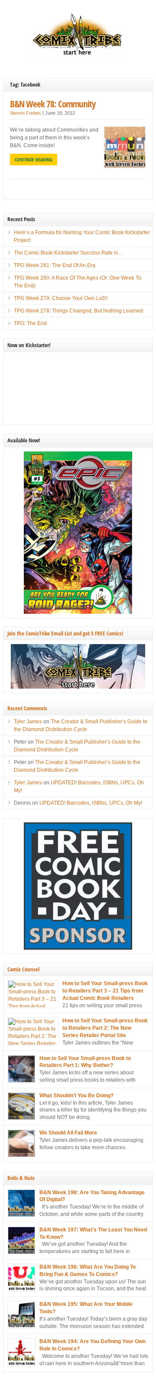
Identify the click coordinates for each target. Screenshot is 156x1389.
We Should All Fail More (68, 1133)
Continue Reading (33, 159)
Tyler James (28, 722)
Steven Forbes (25, 113)
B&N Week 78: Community (52, 103)
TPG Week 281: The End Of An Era (54, 265)
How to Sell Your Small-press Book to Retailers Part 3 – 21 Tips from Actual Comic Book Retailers (105, 990)
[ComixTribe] (78, 55)
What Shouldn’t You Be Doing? (76, 1096)
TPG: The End (30, 323)
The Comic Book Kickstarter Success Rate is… (68, 253)
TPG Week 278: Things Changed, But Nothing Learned (78, 311)
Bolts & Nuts (21, 1178)
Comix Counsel (23, 969)
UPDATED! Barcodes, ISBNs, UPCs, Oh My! (90, 803)
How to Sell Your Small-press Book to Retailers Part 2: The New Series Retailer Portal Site (105, 1028)
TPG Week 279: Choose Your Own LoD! (60, 298)
